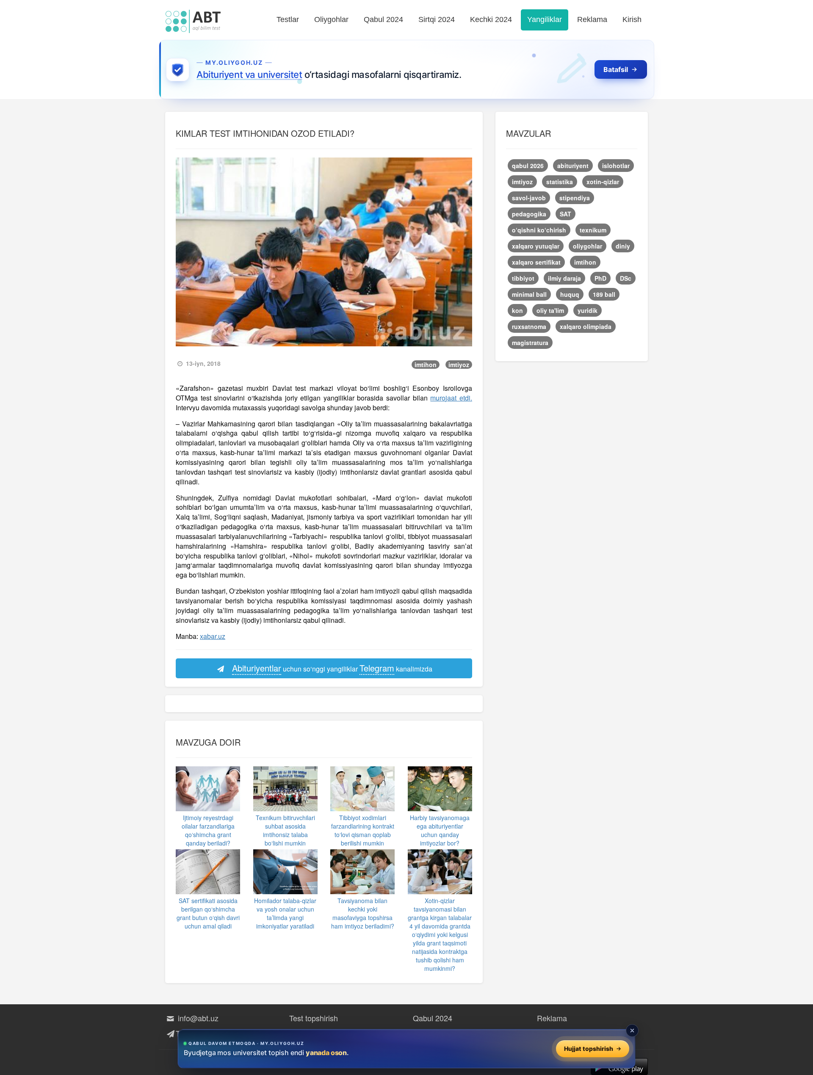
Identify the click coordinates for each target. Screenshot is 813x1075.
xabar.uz (212, 636)
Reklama (592, 19)
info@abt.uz (197, 1017)
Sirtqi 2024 (436, 19)
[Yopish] (632, 1030)
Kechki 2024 (491, 19)
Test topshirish (313, 1017)
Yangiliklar (544, 19)
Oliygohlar (331, 19)
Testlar (288, 19)
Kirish (632, 19)
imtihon (426, 364)
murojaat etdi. (451, 398)
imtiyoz (458, 364)
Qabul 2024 (383, 19)
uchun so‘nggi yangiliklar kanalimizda (332, 668)
